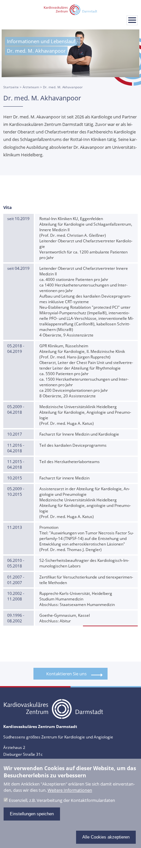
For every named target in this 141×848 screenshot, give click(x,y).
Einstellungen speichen (32, 813)
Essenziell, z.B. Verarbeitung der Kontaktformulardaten (62, 800)
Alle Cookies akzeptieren (106, 837)
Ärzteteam (31, 87)
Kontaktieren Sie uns (66, 674)
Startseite (11, 87)
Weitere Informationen (70, 790)
